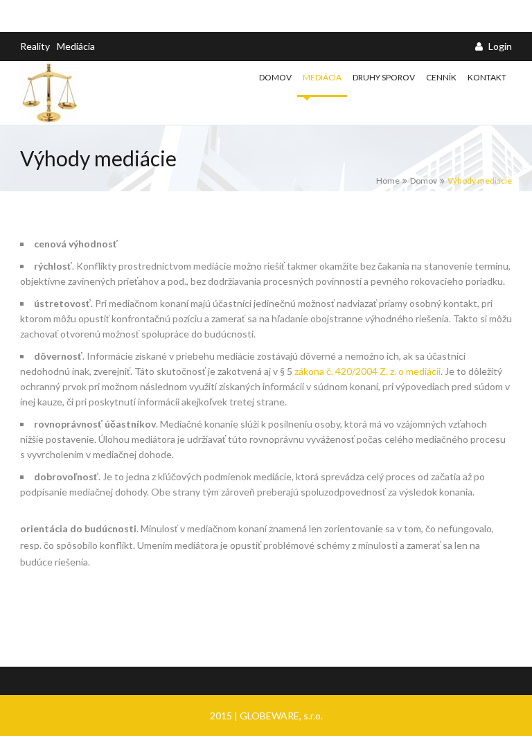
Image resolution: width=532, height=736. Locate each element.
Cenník (441, 77)
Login (499, 46)
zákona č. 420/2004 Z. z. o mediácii (367, 371)
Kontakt (487, 77)
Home (388, 180)
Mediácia (76, 46)
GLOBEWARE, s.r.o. (281, 715)
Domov (275, 77)
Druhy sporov (384, 77)
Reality (35, 46)
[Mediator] (71, 93)
